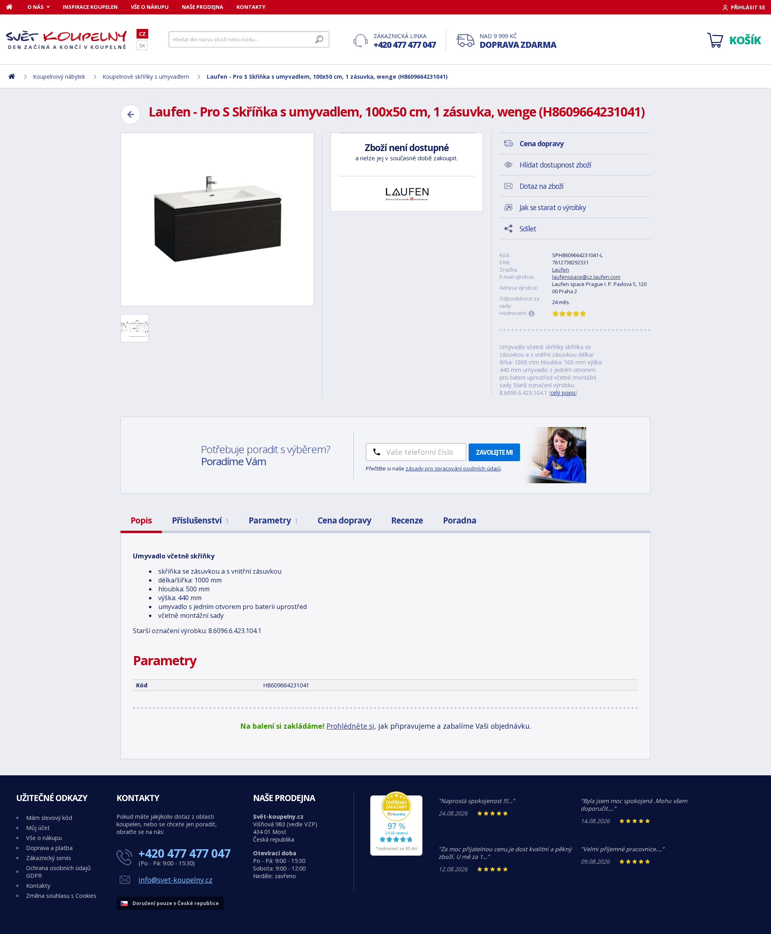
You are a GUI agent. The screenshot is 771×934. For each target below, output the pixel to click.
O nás (35, 6)
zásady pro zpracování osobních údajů (453, 468)
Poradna (459, 520)
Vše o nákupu (150, 6)
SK (142, 45)
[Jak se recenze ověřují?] (531, 314)
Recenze (407, 520)
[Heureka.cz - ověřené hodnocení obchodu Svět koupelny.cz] (396, 853)
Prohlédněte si (350, 726)
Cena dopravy (344, 520)
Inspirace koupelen (90, 6)
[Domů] (13, 7)
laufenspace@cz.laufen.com (586, 276)
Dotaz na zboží (541, 186)
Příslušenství (200, 520)
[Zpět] (130, 114)
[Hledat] (319, 39)
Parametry (273, 520)
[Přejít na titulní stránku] (66, 40)
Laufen (560, 269)
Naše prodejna (202, 6)
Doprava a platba (49, 848)
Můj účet (38, 828)
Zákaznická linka (404, 41)
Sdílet (528, 228)
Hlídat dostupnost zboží (555, 165)
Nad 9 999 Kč (517, 41)
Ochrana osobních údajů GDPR (58, 871)
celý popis (563, 392)
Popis (141, 520)
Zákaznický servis (48, 858)
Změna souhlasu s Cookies (61, 895)
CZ (142, 33)
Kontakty (251, 6)
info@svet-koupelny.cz (175, 880)
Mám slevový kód (49, 818)
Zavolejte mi (494, 452)
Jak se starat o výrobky (553, 207)
